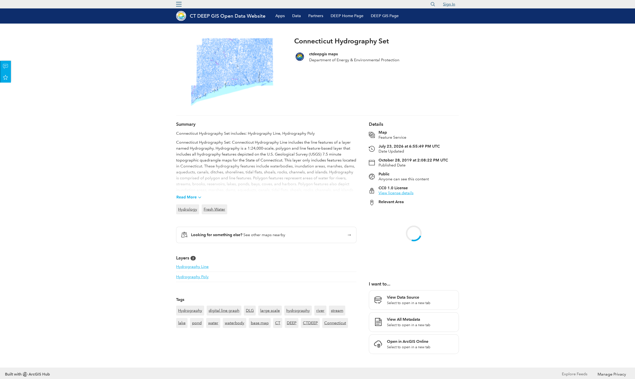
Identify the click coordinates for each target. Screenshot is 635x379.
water (213, 351)
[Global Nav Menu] (179, 4)
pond (197, 351)
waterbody (234, 351)
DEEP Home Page (347, 15)
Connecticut (335, 351)
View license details (396, 192)
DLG (250, 338)
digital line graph (224, 338)
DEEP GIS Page (385, 15)
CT (277, 351)
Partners (315, 15)
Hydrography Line (192, 266)
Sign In (449, 4)
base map (260, 351)
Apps (280, 15)
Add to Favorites (5, 77)
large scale (270, 338)
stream (337, 338)
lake (182, 351)
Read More (186, 197)
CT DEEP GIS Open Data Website (227, 16)
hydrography (298, 338)
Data (296, 15)
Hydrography (190, 338)
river (320, 338)
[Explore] (414, 241)
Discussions (5, 66)
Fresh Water (214, 209)
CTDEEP (310, 351)
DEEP (291, 351)
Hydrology (187, 209)
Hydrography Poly (192, 276)
